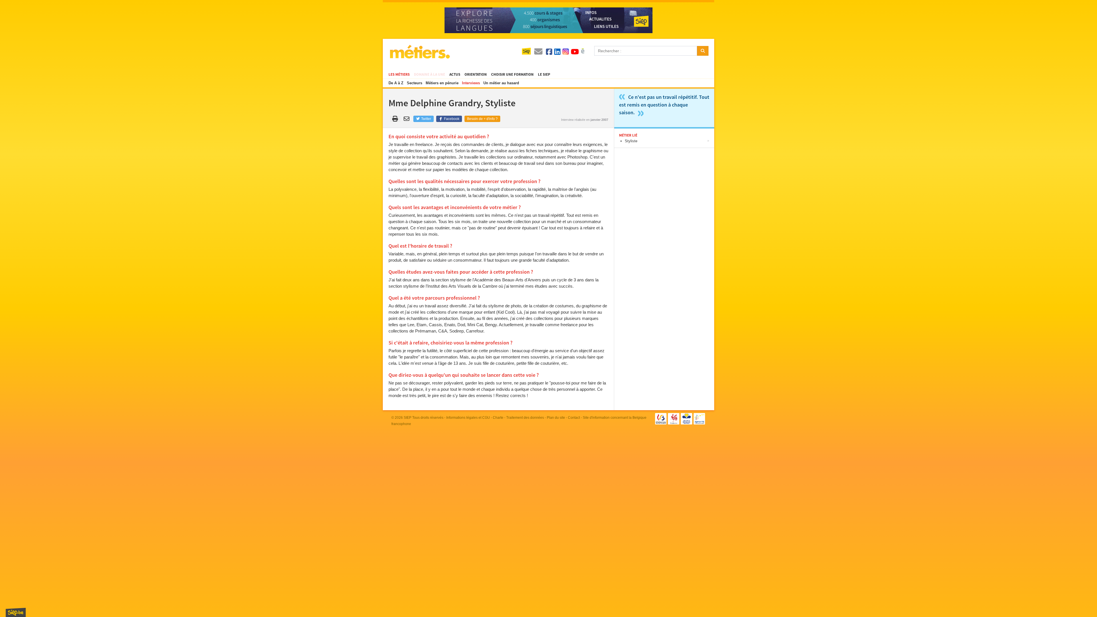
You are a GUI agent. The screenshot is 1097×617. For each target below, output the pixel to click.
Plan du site (556, 418)
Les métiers (399, 74)
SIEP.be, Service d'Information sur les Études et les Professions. (16, 612)
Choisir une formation (512, 74)
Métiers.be (420, 52)
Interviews (471, 83)
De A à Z (396, 83)
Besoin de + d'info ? (482, 119)
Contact (574, 418)
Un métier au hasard (501, 83)
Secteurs (414, 83)
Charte (498, 418)
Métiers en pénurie (442, 83)
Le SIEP (544, 74)
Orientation (476, 74)
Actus (454, 74)
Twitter (425, 119)
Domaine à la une (429, 74)
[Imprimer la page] (395, 119)
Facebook (451, 119)
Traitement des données (525, 418)
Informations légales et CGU (468, 418)
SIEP (407, 418)
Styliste (631, 141)
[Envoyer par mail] (407, 119)
